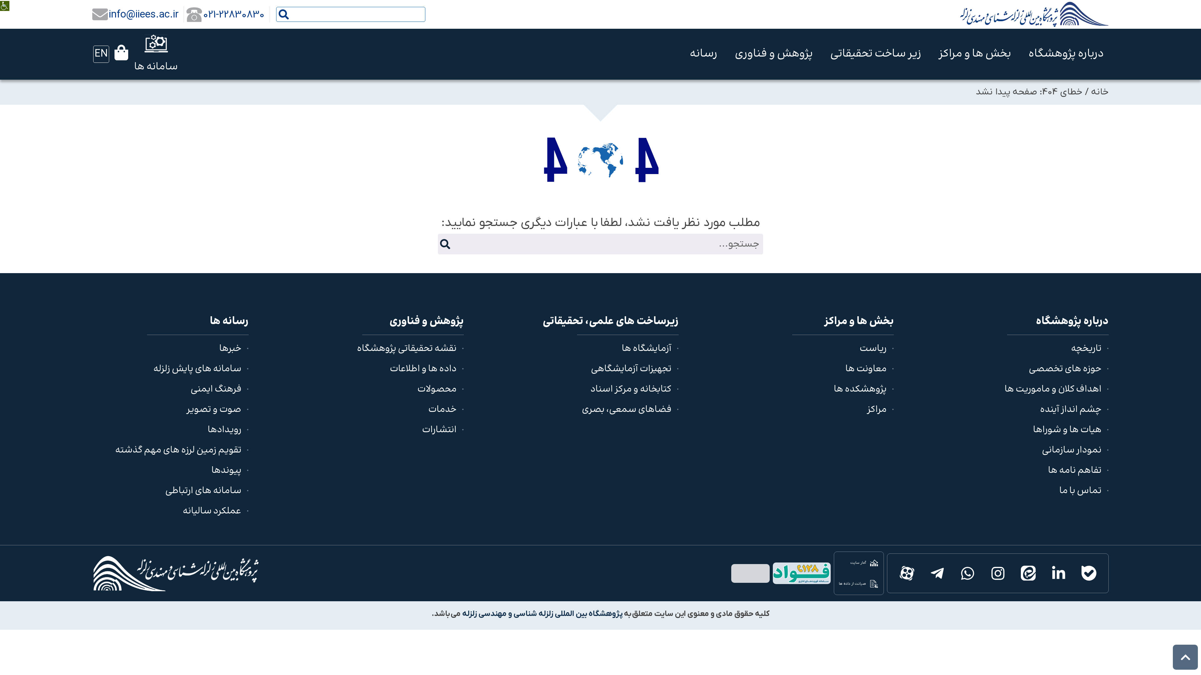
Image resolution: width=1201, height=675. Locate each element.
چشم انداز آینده (1071, 409)
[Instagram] (998, 573)
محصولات (437, 389)
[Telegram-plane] (937, 573)
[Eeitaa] (1028, 573)
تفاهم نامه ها (1075, 470)
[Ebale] (1089, 573)
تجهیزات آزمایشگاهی (631, 369)
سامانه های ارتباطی (203, 491)
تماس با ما (1080, 491)
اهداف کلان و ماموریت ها (1053, 389)
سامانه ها (156, 67)
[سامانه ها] (156, 43)
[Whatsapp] (967, 573)
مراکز (877, 409)
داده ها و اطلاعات (423, 369)
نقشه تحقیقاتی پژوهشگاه (407, 349)
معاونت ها (866, 369)
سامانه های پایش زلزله (197, 369)
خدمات (442, 409)
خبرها (230, 349)
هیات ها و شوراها (1067, 430)
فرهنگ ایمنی (215, 389)
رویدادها (224, 430)
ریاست (873, 349)
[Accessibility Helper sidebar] (4, 1)
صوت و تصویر (213, 409)
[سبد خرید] (121, 52)
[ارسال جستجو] (283, 14)
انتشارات (439, 430)
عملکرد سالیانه (212, 511)
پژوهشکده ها (860, 389)
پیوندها (226, 470)
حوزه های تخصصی (1065, 369)
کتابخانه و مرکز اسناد (630, 389)
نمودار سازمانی (1072, 450)
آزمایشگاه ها (646, 349)
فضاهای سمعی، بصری (626, 409)
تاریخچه (1086, 349)
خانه (1100, 92)
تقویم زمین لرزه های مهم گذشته (178, 450)
